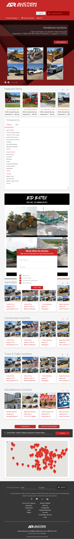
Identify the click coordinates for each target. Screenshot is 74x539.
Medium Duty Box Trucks (12, 181)
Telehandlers (9, 168)
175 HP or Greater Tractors (13, 132)
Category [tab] (9, 125)
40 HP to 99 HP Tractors (12, 137)
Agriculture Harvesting (12, 146)
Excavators (9, 157)
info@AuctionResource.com (37, 531)
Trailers (29, 512)
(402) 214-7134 (51, 531)
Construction (10, 152)
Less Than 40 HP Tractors (12, 139)
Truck (29, 510)
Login (45, 517)
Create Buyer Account (45, 515)
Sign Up (36, 287)
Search (62, 433)
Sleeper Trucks (10, 176)
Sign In (41, 13)
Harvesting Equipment (11, 144)
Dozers (8, 161)
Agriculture (24, 275)
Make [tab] (16, 125)
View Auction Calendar (49, 426)
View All (8, 149)
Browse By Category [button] (12, 18)
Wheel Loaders (10, 154)
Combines (8, 142)
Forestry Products (10, 166)
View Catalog (60, 42)
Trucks (8, 174)
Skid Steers (9, 159)
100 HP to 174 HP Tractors (12, 135)
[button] (5, 82)
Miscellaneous (24, 283)
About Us (39, 18)
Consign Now (25, 426)
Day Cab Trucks (10, 178)
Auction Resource (23, 531)
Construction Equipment (24, 280)
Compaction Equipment (12, 163)
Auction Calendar (45, 503)
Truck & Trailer (24, 278)
